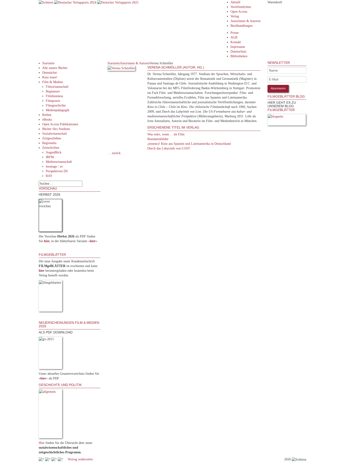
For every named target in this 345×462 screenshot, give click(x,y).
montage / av (54, 166)
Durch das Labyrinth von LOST (168, 148)
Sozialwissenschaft (54, 133)
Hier (42, 443)
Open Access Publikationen (60, 124)
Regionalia (49, 143)
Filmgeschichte (56, 105)
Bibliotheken (238, 56)
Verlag (234, 16)
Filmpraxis (53, 101)
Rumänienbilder (158, 139)
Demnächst (49, 72)
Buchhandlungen (241, 25)
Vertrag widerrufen (80, 459)
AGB (233, 37)
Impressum (237, 47)
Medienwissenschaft (59, 162)
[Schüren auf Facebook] (42, 459)
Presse (234, 32)
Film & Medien (52, 82)
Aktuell (235, 2)
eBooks (47, 119)
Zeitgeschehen (51, 138)
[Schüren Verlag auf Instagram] (61, 459)
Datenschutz (238, 51)
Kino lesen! (50, 77)
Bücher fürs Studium (56, 129)
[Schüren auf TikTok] (54, 459)
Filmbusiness (54, 96)
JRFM (50, 157)
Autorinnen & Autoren (245, 21)
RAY (49, 176)
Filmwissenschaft (57, 86)
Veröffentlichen (240, 7)
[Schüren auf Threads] (48, 459)
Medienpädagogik (57, 110)
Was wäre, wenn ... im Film (165, 134)
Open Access (238, 11)
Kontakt (235, 42)
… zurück (114, 153)
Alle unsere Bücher (55, 68)
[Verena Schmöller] (121, 69)
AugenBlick (53, 152)
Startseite (48, 63)
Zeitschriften (50, 147)
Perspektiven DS (57, 171)
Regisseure (53, 91)
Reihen (46, 115)
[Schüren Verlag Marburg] (46, 2)
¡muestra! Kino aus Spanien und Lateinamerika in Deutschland (189, 143)
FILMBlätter (281, 110)
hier (46, 241)
